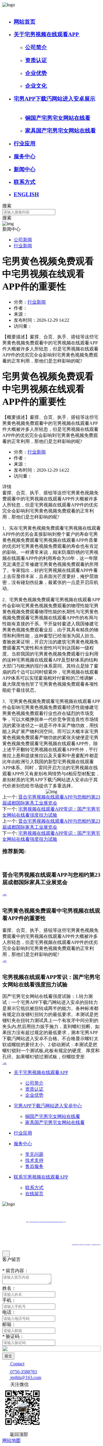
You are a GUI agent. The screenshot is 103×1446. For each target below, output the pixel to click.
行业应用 (24, 143)
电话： (9, 1312)
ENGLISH (26, 194)
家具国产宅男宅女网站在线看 (60, 131)
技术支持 (34, 1160)
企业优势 (36, 73)
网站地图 (11, 1440)
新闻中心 (24, 169)
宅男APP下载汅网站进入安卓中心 (48, 1105)
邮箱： (9, 1324)
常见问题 (34, 1154)
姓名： (9, 1288)
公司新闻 (23, 239)
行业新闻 (23, 245)
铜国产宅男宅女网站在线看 (57, 118)
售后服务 (34, 1166)
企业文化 (36, 86)
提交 (8, 1356)
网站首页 (24, 22)
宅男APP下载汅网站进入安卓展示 (54, 99)
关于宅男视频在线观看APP (47, 34)
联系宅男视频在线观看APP (41, 1177)
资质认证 (36, 60)
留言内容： (15, 1270)
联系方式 (24, 182)
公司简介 (36, 47)
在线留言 (34, 1193)
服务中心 (24, 156)
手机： (9, 1300)
